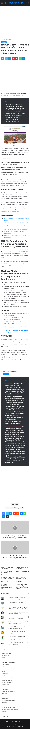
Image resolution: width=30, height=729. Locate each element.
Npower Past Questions (7, 682)
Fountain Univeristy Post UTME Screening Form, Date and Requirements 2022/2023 (22, 586)
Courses (4, 660)
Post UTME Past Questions (8, 691)
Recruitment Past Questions (8, 700)
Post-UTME (4, 693)
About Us (9, 726)
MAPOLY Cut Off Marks (7, 93)
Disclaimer (20, 726)
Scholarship (4, 704)
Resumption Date (6, 702)
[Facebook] (3, 513)
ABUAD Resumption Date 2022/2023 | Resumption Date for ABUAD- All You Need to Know (7, 579)
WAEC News (5, 716)
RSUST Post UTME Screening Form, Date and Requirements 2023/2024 (21, 579)
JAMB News (5, 673)
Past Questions (5, 689)
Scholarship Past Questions (8, 707)
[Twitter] (7, 513)
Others (3, 686)
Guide (3, 671)
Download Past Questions (20, 724)
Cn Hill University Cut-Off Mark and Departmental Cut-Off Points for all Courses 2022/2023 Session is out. (18, 638)
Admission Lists (5, 655)
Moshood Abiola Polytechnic (15, 508)
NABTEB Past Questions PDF (9, 677)
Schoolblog (8, 39)
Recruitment (5, 698)
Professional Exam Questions (9, 695)
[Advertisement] (15, 22)
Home (3, 39)
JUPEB (3, 675)
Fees (3, 666)
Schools (4, 713)
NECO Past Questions (7, 680)
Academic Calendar (6, 653)
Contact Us (14, 726)
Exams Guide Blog (6, 664)
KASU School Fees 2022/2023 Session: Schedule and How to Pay (6, 586)
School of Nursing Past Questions (10, 709)
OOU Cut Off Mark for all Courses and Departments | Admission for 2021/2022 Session (22, 570)
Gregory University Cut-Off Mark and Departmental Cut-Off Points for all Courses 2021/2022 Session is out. (7, 571)
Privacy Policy (10, 724)
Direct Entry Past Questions (8, 662)
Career (3, 657)
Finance (4, 669)
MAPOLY (15, 505)
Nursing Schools (6, 684)
